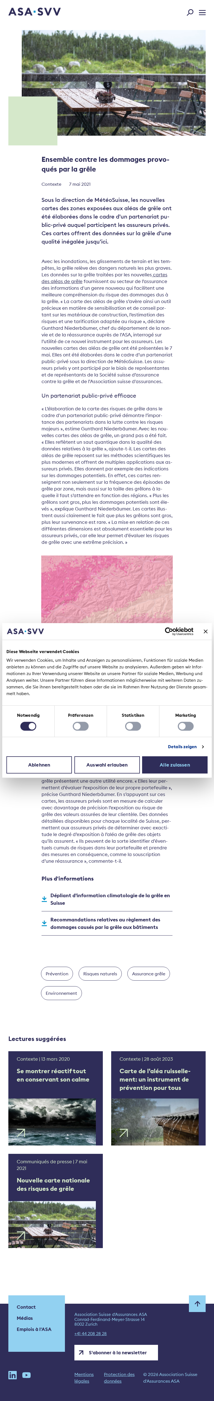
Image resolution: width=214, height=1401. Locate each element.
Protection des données (119, 1378)
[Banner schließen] (206, 631)
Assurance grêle (148, 973)
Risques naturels (100, 973)
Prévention (57, 973)
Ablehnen (39, 765)
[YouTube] (26, 1377)
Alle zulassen (175, 765)
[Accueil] (24, 12)
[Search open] (192, 11)
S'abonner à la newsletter (118, 1353)
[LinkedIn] (12, 1377)
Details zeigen (182, 746)
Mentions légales (84, 1378)
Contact (26, 1307)
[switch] (81, 726)
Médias (25, 1318)
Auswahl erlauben (107, 765)
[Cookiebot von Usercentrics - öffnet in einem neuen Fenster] (169, 631)
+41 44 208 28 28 (90, 1333)
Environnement (61, 993)
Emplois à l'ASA (34, 1329)
